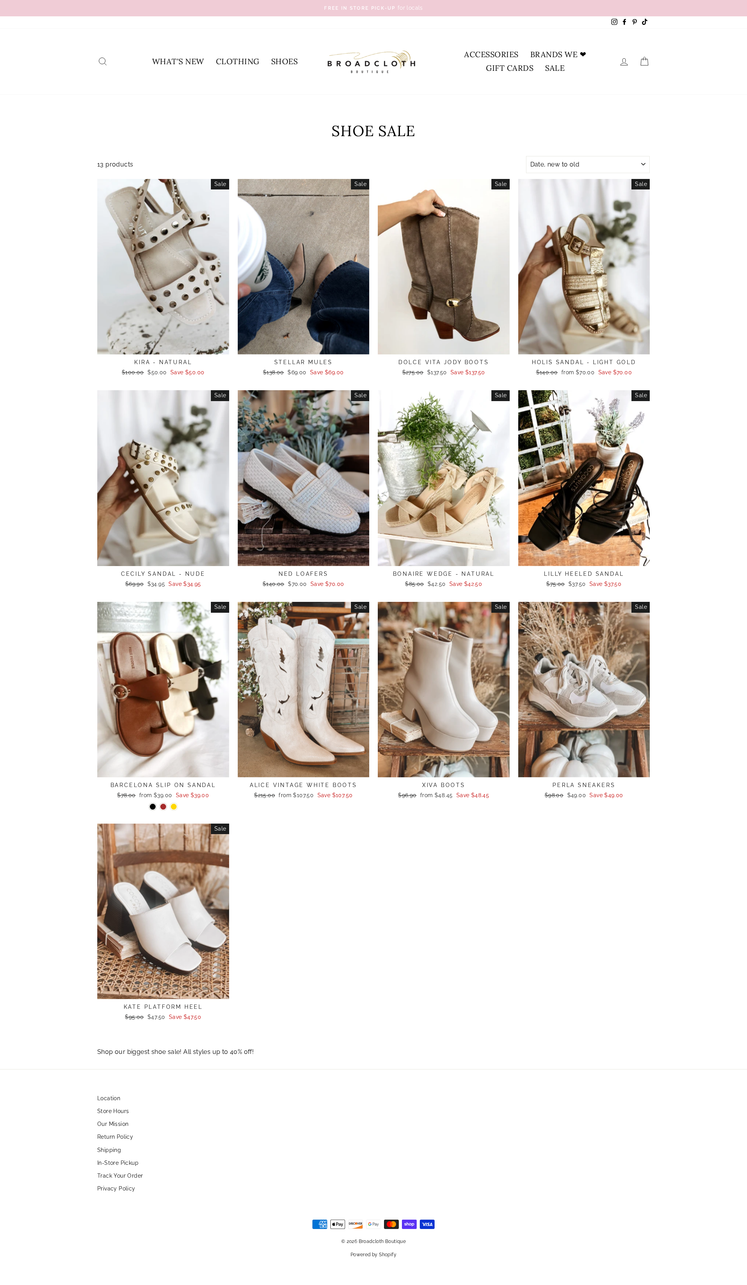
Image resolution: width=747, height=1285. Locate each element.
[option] (373, 8)
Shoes (284, 61)
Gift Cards (509, 68)
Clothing (238, 61)
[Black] (152, 806)
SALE (555, 68)
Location (108, 1098)
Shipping (109, 1150)
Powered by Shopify (373, 1254)
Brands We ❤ (558, 54)
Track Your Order (120, 1176)
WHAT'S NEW (178, 61)
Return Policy (115, 1137)
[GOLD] (173, 806)
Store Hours (113, 1111)
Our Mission (112, 1124)
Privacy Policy (116, 1188)
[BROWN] (163, 806)
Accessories (491, 54)
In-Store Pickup (118, 1163)
